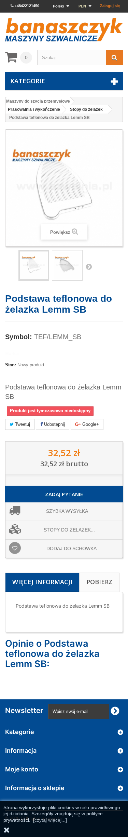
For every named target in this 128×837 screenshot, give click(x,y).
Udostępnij (54, 424)
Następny (88, 266)
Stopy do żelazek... (69, 530)
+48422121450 (26, 6)
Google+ (90, 424)
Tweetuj (22, 424)
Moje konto (21, 769)
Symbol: (18, 337)
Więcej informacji (42, 582)
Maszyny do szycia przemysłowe (38, 101)
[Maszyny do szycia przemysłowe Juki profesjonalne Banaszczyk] (64, 29)
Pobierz (99, 582)
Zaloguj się (110, 6)
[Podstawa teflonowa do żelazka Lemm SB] (67, 265)
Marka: (12, 353)
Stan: (10, 364)
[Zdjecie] (34, 265)
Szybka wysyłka (67, 511)
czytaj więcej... (50, 820)
